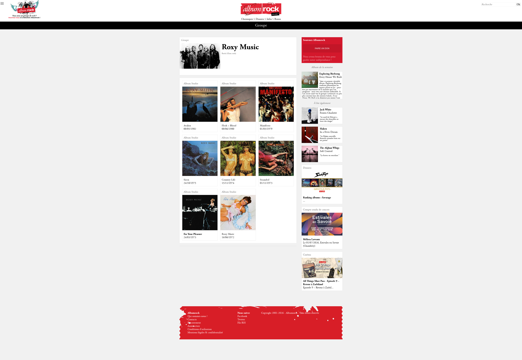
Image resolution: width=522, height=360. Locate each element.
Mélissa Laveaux (311, 239)
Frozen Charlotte (328, 113)
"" (322, 92)
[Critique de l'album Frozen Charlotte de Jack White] (310, 123)
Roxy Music (228, 234)
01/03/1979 (266, 129)
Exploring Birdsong (329, 73)
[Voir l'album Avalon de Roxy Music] (199, 121)
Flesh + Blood (229, 125)
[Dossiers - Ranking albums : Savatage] (322, 193)
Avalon (187, 125)
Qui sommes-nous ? (197, 316)
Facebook (242, 316)
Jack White (325, 109)
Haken (323, 128)
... (304, 201)
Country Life (228, 179)
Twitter (241, 319)
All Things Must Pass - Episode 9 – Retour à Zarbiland (321, 283)
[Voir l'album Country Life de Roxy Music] (238, 175)
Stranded (264, 179)
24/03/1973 (190, 237)
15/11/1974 (228, 183)
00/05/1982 (190, 129)
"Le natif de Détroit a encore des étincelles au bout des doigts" (329, 119)
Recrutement (194, 322)
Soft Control (326, 151)
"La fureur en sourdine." (329, 155)
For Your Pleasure (193, 234)
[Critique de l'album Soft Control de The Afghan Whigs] (310, 161)
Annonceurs (194, 326)
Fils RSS (241, 322)
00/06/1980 (228, 129)
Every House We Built (330, 77)
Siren (186, 179)
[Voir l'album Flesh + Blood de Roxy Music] (238, 121)
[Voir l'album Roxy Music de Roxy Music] (238, 229)
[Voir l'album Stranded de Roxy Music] (276, 175)
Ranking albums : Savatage (317, 197)
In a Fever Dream (329, 132)
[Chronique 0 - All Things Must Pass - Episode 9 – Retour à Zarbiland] (322, 270)
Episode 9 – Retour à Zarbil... (318, 287)
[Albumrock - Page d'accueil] (261, 15)
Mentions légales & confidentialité (205, 332)
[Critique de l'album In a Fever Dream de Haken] (310, 142)
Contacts (192, 319)
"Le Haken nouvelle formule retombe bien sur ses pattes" (330, 138)
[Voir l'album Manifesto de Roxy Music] (276, 121)
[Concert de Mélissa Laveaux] (322, 234)
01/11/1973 (266, 183)
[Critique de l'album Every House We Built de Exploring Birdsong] (310, 87)
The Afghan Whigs (329, 147)
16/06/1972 (228, 237)
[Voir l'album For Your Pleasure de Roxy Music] (199, 229)
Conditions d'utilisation (200, 329)
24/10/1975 (190, 183)
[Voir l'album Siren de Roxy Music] (199, 175)
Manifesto (265, 125)
